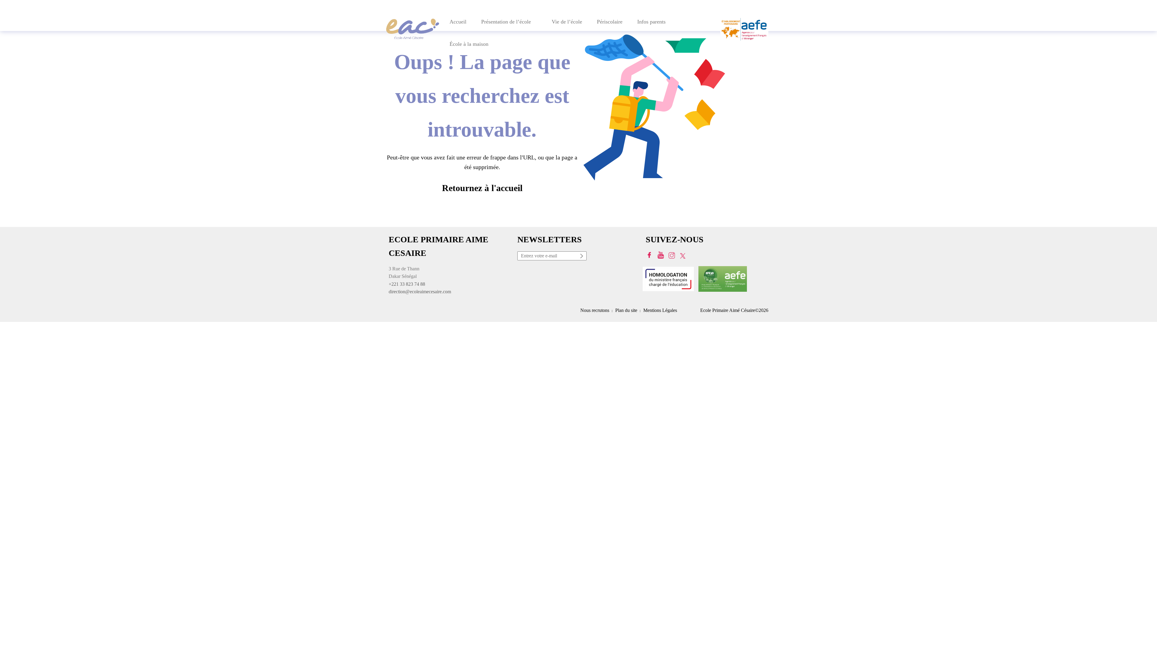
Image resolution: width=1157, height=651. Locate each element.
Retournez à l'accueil (482, 188)
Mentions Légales (660, 310)
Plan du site (626, 310)
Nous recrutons (594, 310)
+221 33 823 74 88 (407, 284)
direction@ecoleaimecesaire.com (420, 291)
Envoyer (582, 256)
